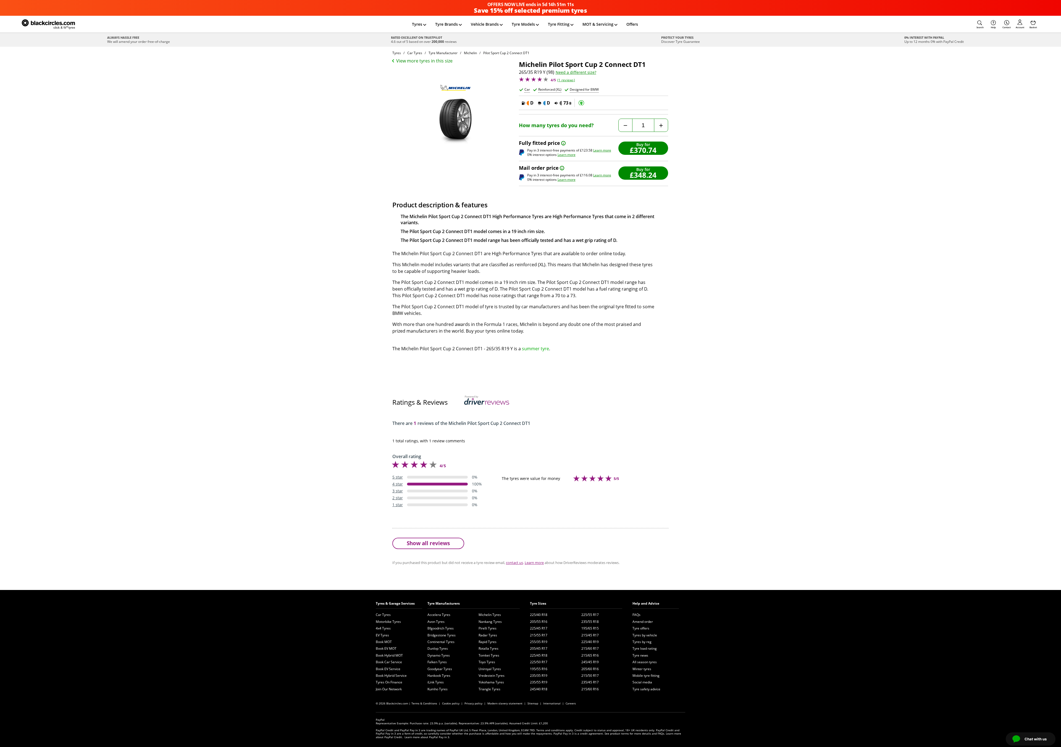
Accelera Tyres (438, 614)
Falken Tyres (437, 662)
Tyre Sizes (538, 603)
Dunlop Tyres (437, 648)
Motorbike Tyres (388, 621)
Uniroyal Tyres (490, 669)
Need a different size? (576, 72)
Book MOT (384, 641)
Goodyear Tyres (439, 669)
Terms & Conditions (424, 703)
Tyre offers (640, 628)
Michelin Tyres (490, 614)
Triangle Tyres (489, 689)
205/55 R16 (538, 621)
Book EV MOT (386, 648)
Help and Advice (645, 603)
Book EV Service (388, 669)
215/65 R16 (590, 655)
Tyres (417, 24)
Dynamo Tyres (438, 655)
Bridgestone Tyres (441, 635)
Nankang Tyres (490, 621)
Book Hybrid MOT (389, 655)
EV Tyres (382, 635)
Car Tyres (383, 614)
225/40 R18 (538, 614)
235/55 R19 (538, 682)
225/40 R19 (590, 641)
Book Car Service (389, 662)
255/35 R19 (538, 641)
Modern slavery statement (504, 703)
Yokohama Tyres (491, 682)
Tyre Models (523, 24)
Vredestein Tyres (492, 675)
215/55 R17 (538, 635)
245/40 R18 (538, 689)
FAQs (636, 614)
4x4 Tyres (383, 628)
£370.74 (643, 150)
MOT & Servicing (597, 24)
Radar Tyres (488, 635)
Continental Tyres (441, 641)
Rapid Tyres (488, 641)
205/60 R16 (590, 669)
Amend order (642, 621)
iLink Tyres (435, 682)
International (552, 703)
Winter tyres (641, 669)
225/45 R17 (538, 628)
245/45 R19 (590, 662)
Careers (571, 703)
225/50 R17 (538, 662)
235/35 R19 (538, 675)
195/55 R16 (538, 669)
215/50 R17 (590, 675)
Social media (642, 682)
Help (993, 27)
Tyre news (640, 655)
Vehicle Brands (485, 24)
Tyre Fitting (558, 24)
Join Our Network (389, 689)
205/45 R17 (538, 648)
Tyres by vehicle (644, 635)
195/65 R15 (590, 628)
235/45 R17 (590, 682)
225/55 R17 (590, 614)
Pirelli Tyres (488, 628)
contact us (514, 562)
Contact (1006, 27)
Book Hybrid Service (391, 675)
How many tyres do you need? (556, 125)
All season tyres (644, 662)
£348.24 (643, 175)
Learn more (602, 150)
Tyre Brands (446, 24)
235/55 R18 (590, 621)
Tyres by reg (642, 641)
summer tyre (535, 349)
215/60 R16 (590, 689)
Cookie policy (450, 703)
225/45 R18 (538, 655)
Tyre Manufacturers (443, 603)
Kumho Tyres (437, 689)
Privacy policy (473, 703)
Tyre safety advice (646, 689)
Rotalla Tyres (488, 648)
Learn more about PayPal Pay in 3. (427, 737)
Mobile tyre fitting (646, 675)
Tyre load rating (644, 648)
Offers (632, 24)
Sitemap (532, 703)
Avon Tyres (436, 621)
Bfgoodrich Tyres (440, 628)
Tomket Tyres (489, 655)
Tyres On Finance (389, 682)
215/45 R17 (590, 635)
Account (1020, 27)
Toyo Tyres (487, 662)
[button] (980, 24)
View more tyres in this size (424, 61)
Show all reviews (428, 543)
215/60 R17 (590, 648)
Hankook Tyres (438, 675)
